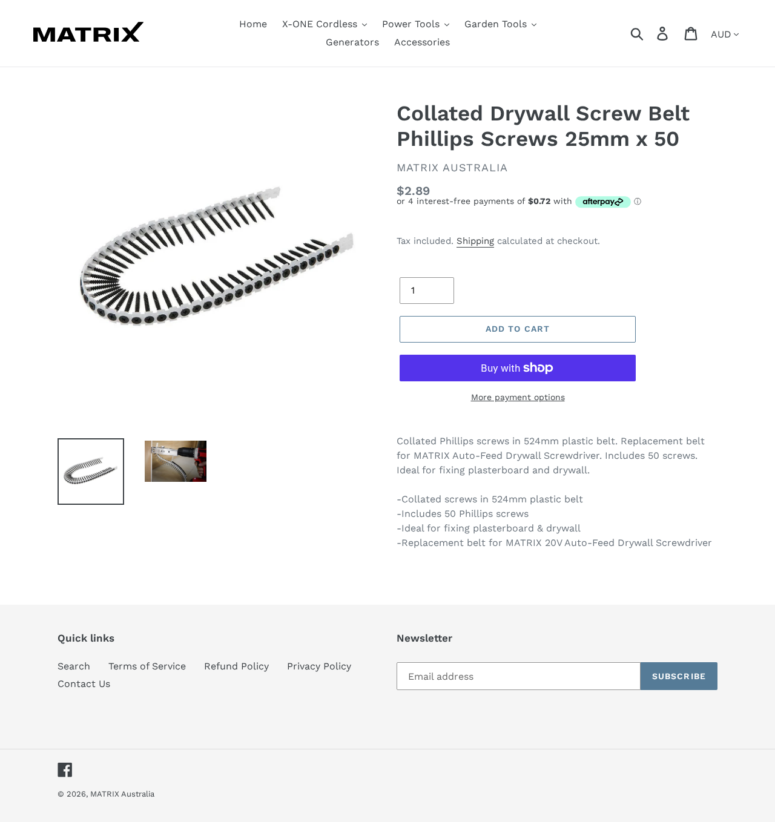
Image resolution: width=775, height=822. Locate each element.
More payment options (518, 397)
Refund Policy (236, 666)
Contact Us (84, 683)
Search (74, 666)
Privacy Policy (319, 666)
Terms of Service (147, 666)
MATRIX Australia (122, 793)
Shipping (475, 240)
